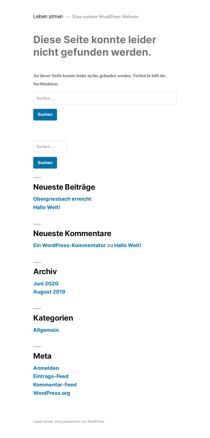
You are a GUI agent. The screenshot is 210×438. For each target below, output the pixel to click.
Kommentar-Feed (55, 385)
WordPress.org (51, 393)
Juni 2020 (45, 283)
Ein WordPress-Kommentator (69, 245)
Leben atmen (48, 16)
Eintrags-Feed (50, 376)
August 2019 (49, 292)
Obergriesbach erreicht (62, 199)
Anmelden (46, 368)
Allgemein (46, 330)
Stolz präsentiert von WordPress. (80, 421)
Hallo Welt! (46, 207)
